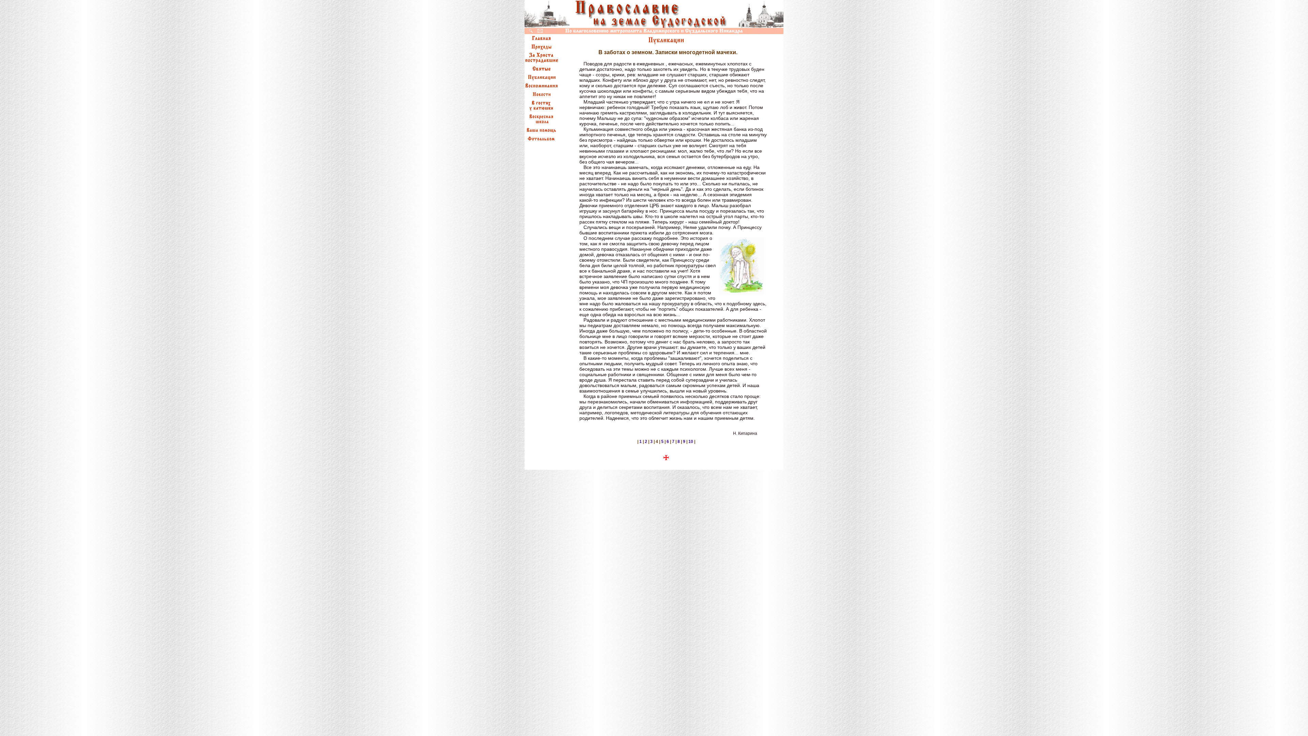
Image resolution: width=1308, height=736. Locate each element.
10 (690, 441)
